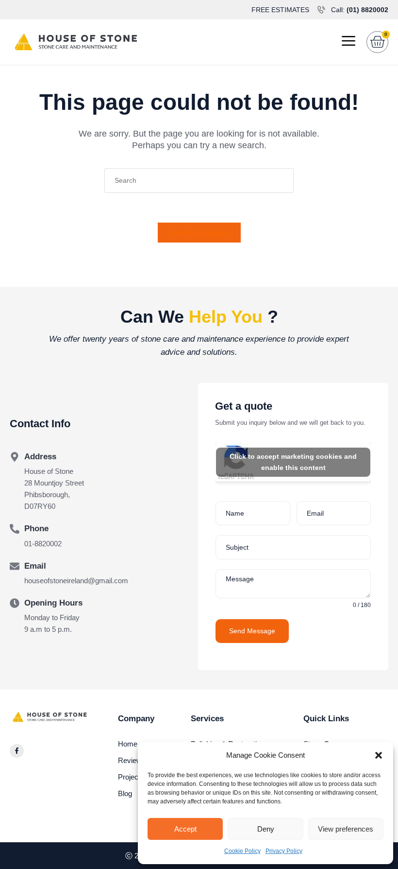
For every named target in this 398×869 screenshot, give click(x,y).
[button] (378, 755)
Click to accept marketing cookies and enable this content (293, 461)
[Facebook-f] (17, 751)
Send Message (252, 631)
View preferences (345, 829)
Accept (185, 829)
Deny (265, 829)
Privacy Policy (283, 851)
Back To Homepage (199, 232)
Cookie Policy (242, 851)
